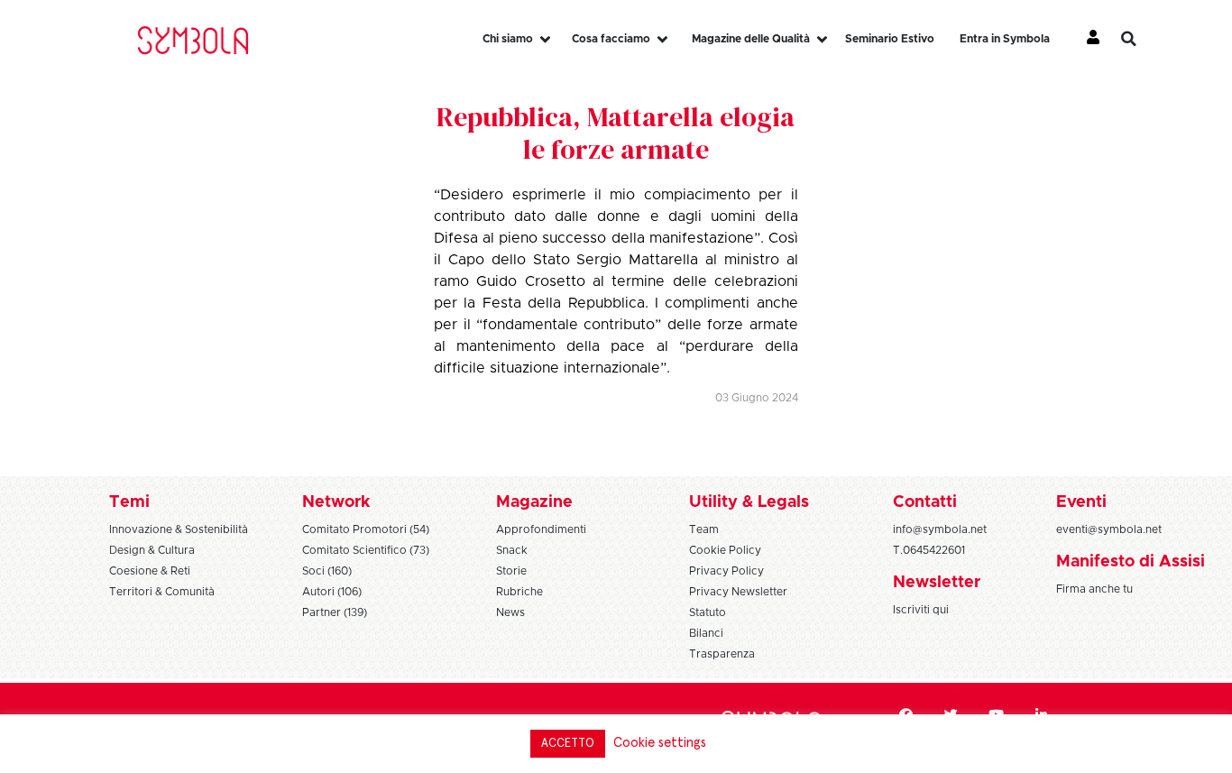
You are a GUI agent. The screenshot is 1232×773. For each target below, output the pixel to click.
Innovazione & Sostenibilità (178, 529)
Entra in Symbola (1005, 38)
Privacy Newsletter (738, 591)
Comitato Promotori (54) (365, 529)
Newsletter (936, 583)
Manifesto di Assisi (1130, 562)
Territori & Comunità (162, 591)
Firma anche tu (1094, 589)
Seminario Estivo (889, 38)
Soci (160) (327, 571)
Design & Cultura (152, 550)
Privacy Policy (726, 571)
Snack (512, 550)
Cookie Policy (725, 550)
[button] (1142, 38)
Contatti (925, 502)
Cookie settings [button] (659, 743)
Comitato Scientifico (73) (365, 550)
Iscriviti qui (921, 609)
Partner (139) (334, 612)
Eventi (1081, 502)
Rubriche (519, 591)
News (510, 612)
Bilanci (706, 633)
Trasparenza (722, 654)
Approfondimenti (541, 529)
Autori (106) (332, 591)
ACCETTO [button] (567, 744)
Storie (511, 571)
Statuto (707, 612)
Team (704, 529)
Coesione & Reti (149, 571)
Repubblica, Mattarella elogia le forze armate (616, 133)
